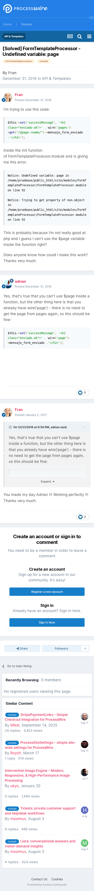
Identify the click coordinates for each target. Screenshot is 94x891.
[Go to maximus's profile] (84, 843)
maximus (18, 818)
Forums (26, 24)
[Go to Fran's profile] (7, 97)
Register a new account (47, 591)
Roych (15, 753)
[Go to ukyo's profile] (84, 772)
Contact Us (39, 879)
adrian (55, 427)
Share (23, 648)
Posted (33, 100)
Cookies (57, 879)
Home (7, 24)
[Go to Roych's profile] (84, 744)
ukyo (14, 786)
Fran (12, 73)
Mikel (14, 725)
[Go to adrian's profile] (7, 284)
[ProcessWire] (25, 9)
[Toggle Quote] (11, 427)
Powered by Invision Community (47, 884)
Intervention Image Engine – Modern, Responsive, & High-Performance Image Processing (37, 776)
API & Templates (56, 78)
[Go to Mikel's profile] (84, 716)
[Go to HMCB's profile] (84, 810)
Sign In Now (47, 622)
